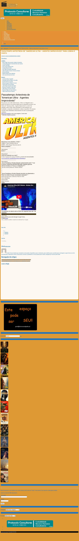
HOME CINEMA (9, 25)
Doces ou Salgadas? (4, 532)
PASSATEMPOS (9, 23)
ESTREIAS (8, 22)
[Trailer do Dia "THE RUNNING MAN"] (4, 412)
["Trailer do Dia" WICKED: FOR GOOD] (4, 376)
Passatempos (6, 48)
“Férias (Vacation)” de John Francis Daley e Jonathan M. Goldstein (15, 261)
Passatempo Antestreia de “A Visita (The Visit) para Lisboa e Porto (16, 259)
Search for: (3, 336)
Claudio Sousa (7, 246)
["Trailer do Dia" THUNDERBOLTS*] (4, 435)
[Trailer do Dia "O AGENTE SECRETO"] (4, 423)
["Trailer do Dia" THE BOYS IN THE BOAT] (4, 470)
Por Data (2, 516)
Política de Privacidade (11, 29)
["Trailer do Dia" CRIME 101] (4, 400)
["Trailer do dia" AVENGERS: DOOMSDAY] (4, 352)
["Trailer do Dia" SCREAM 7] (4, 364)
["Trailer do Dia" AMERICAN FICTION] (4, 447)
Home (2, 48)
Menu (2, 18)
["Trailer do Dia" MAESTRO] (4, 458)
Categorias (3, 509)
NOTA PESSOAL (9, 26)
